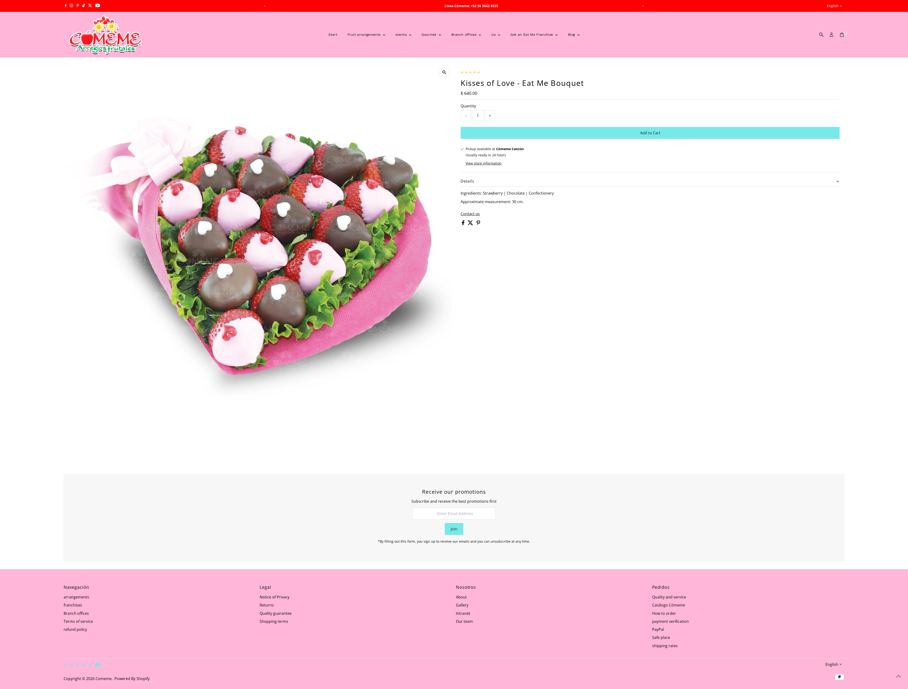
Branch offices (464, 34)
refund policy (75, 629)
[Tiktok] (83, 6)
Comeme (104, 678)
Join (454, 529)
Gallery (462, 605)
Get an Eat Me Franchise (532, 34)
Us (494, 34)
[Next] (643, 6)
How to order (664, 613)
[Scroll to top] (898, 676)
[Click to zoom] (444, 72)
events (402, 34)
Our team (464, 621)
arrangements (76, 597)
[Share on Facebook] (463, 223)
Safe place (661, 637)
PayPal (658, 629)
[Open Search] (821, 35)
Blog (572, 34)
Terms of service (78, 621)
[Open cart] (841, 35)
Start (332, 34)
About (461, 597)
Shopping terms (274, 621)
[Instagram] (71, 6)
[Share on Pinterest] (478, 223)
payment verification (670, 621)
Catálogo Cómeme (668, 605)
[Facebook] (66, 6)
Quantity (468, 106)
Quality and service (669, 597)
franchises (73, 605)
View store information (484, 163)
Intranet (463, 613)
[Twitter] (90, 6)
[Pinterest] (77, 6)
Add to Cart (650, 132)
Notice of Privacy (274, 597)
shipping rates (665, 645)
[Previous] (265, 6)
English (832, 6)
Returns (267, 605)
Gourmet (430, 34)
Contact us (470, 214)
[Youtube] (97, 6)
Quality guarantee (276, 613)
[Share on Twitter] (471, 223)
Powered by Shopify (132, 678)
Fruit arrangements (365, 34)
